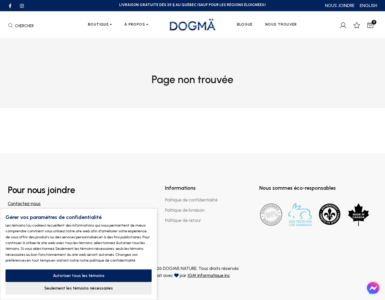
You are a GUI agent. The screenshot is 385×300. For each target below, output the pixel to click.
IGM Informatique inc (209, 275)
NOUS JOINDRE (340, 5)
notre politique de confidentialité (107, 260)
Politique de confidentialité (191, 200)
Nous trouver (281, 24)
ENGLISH (368, 5)
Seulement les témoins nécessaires (78, 288)
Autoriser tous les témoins (78, 275)
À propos (134, 24)
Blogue (245, 24)
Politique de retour (183, 220)
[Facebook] (10, 5)
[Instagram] (22, 5)
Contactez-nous (24, 203)
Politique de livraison (185, 210)
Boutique (98, 24)
